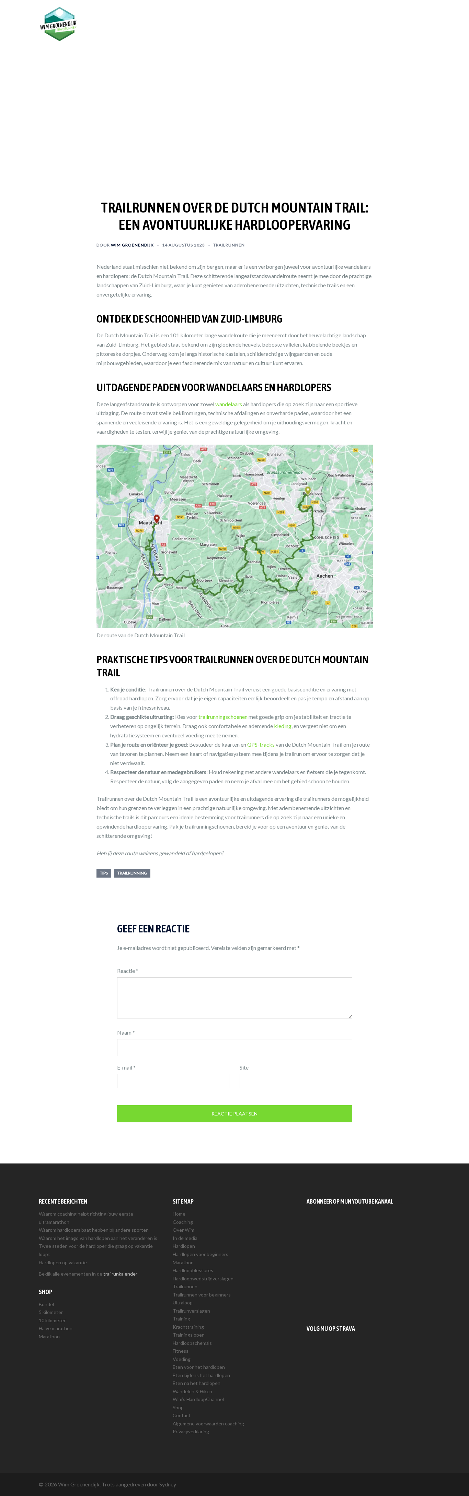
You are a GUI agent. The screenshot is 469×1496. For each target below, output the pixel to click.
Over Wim (262, 16)
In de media (185, 1238)
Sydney (167, 1484)
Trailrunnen (326, 16)
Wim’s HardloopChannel (198, 1399)
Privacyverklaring (191, 1431)
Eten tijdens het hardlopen (201, 1375)
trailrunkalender (120, 1274)
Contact (182, 1415)
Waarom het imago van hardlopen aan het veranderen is (98, 1238)
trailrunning (132, 873)
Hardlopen (293, 16)
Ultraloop (183, 1302)
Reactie (127, 970)
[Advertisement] (368, 1263)
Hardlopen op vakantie (63, 1262)
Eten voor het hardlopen (199, 1367)
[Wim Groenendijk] (58, 23)
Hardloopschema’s (192, 1343)
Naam (126, 1032)
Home (179, 1214)
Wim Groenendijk (132, 245)
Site (244, 1067)
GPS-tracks (261, 744)
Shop (381, 16)
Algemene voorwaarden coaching (208, 1423)
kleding (282, 726)
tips (104, 873)
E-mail (126, 1067)
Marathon (49, 1336)
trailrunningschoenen (223, 716)
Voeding (182, 1359)
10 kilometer (52, 1320)
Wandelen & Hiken (192, 1391)
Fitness (180, 1351)
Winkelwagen (410, 16)
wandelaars (228, 404)
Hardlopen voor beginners (200, 1254)
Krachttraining (188, 1327)
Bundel (46, 1304)
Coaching (231, 16)
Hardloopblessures (193, 1270)
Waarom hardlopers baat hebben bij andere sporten (94, 1230)
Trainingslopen (189, 1335)
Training (357, 16)
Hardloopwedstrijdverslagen (203, 1278)
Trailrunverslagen (191, 1311)
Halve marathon (55, 1328)
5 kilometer (51, 1312)
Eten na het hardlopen (196, 1383)
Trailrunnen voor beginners (202, 1295)
